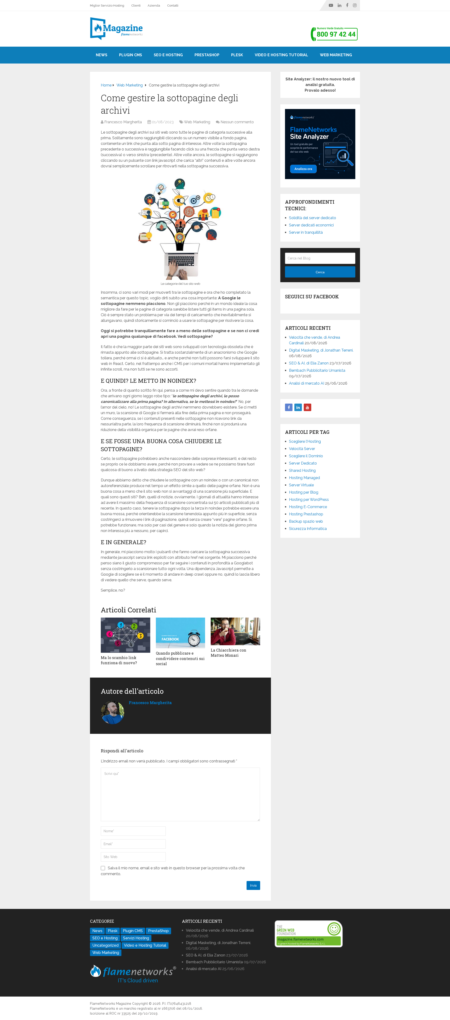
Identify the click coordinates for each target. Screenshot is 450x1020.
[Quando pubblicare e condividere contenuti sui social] (180, 633)
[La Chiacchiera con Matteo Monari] (235, 631)
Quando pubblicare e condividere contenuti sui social (180, 658)
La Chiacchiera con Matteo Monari (228, 653)
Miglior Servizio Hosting (107, 5)
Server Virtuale (301, 485)
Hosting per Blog (303, 492)
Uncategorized (105, 945)
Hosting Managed (304, 478)
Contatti (172, 5)
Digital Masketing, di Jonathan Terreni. (321, 350)
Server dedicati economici (311, 225)
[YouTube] (307, 407)
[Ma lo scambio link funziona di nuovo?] (125, 635)
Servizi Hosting (136, 938)
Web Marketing (336, 55)
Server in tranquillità (306, 232)
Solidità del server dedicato (312, 218)
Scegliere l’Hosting (305, 441)
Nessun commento (237, 122)
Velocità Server (302, 448)
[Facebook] (288, 407)
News (101, 55)
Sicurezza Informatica (308, 528)
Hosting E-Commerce (308, 507)
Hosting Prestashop (306, 514)
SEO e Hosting (168, 55)
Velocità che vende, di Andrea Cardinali (220, 930)
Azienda (154, 5)
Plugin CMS (130, 55)
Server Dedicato (303, 463)
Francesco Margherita (123, 122)
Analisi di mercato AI (306, 383)
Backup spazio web (306, 521)
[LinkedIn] (298, 407)
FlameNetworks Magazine (110, 1003)
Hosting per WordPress (309, 499)
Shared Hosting (302, 470)
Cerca (320, 272)
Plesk (237, 55)
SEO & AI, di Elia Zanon (309, 363)
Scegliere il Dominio (306, 456)
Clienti (136, 5)
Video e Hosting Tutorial (281, 55)
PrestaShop (207, 55)
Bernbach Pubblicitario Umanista (317, 370)
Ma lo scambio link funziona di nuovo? (119, 660)
